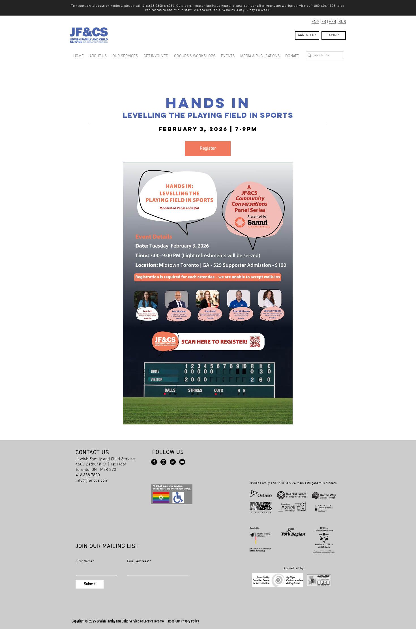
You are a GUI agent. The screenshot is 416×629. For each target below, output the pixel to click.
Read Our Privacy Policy (183, 621)
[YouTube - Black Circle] (182, 462)
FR (323, 22)
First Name (84, 561)
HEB (332, 22)
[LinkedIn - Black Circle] (173, 462)
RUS (342, 22)
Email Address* (138, 561)
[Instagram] (163, 462)
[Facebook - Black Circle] (154, 462)
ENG (315, 22)
